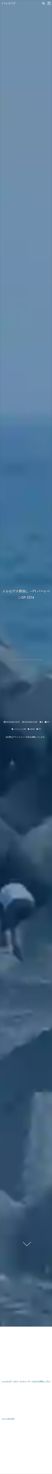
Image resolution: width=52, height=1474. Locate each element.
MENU (49, 4)
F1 (48, 722)
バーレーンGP (20, 729)
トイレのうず (8, 3)
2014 (32, 729)
